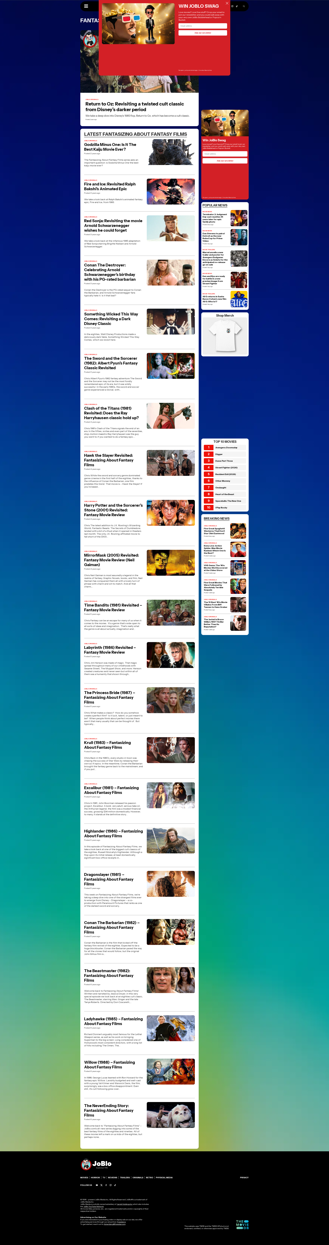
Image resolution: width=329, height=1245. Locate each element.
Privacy (244, 1177)
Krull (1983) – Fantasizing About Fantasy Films (107, 745)
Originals (137, 1177)
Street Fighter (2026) (226, 467)
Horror (95, 1177)
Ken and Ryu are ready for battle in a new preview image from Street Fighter (214, 280)
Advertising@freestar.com (114, 1224)
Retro (149, 1177)
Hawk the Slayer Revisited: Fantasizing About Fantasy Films (108, 460)
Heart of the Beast (224, 494)
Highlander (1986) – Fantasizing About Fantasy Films (113, 833)
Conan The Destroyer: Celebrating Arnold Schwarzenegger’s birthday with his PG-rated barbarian (110, 272)
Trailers (125, 1177)
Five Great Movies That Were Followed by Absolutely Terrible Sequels (215, 586)
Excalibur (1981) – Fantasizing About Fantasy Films (111, 790)
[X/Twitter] (101, 1185)
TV (104, 1177)
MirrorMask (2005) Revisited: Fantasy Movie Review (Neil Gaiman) (111, 560)
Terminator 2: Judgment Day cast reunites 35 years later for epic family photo (215, 218)
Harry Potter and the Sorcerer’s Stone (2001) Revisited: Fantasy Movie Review (113, 510)
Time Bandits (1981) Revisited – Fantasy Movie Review (113, 607)
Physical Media (164, 1177)
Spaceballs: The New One (228, 501)
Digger (219, 454)
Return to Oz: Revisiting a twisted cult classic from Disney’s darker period (134, 106)
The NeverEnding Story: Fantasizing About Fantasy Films (108, 1110)
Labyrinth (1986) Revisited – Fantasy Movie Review (110, 650)
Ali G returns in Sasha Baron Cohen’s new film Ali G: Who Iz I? (214, 299)
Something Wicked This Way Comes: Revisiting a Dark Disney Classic (111, 319)
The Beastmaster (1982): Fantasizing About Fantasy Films (108, 975)
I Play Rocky (221, 507)
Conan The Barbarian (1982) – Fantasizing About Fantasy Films (112, 927)
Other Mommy (222, 481)
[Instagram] (232, 6)
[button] (86, 6)
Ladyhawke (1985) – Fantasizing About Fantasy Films (113, 1021)
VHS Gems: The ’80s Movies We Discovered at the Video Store (215, 567)
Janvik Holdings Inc (124, 1204)
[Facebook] (106, 1185)
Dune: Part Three (224, 461)
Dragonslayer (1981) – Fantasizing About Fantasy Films (108, 879)
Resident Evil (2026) (225, 474)
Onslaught (220, 487)
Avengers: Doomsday (226, 447)
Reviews (112, 1177)
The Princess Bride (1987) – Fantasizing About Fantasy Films (109, 697)
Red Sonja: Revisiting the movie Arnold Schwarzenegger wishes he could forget (113, 225)
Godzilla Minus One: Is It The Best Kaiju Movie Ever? (110, 147)
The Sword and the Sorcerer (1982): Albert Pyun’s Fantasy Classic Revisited (111, 363)
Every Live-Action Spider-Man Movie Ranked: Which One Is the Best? (215, 549)
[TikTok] (237, 6)
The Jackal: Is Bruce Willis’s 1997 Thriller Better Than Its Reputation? (214, 623)
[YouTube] (97, 1185)
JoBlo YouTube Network (94, 1206)
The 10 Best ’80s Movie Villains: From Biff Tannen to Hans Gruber (215, 604)
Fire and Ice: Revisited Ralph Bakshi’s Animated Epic (110, 186)
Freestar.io (121, 1222)
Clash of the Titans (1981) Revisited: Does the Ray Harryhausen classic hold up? (111, 413)
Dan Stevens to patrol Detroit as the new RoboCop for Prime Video (214, 237)
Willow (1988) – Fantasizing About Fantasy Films (109, 1064)
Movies (84, 1177)
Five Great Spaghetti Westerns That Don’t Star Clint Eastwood (214, 531)
